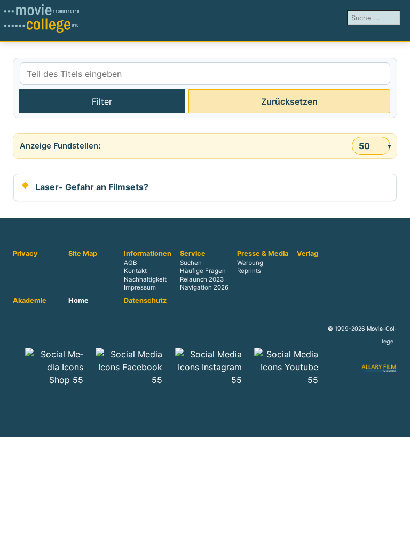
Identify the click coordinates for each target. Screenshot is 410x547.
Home (78, 300)
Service (193, 253)
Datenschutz (145, 300)
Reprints (249, 271)
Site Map (82, 253)
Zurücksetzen (289, 101)
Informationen (147, 253)
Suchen (191, 263)
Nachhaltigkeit (145, 279)
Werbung (250, 263)
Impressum (140, 287)
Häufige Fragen (203, 271)
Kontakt (135, 271)
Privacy (25, 253)
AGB (130, 263)
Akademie (29, 300)
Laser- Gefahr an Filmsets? (91, 187)
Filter (102, 101)
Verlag (307, 253)
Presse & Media (262, 253)
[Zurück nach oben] (396, 533)
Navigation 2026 (204, 287)
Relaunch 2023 (202, 279)
